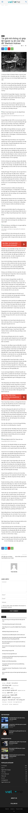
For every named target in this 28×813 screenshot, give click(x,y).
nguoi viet (15, 692)
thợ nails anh (11, 699)
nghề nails (10, 692)
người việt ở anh (6, 695)
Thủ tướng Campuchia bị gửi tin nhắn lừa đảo (11, 624)
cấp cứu (12, 688)
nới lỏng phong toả (16, 697)
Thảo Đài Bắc (5, 45)
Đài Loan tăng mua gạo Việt (8, 650)
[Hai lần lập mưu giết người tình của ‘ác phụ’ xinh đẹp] (4, 732)
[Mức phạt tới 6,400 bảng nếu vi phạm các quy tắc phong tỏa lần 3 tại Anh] (4, 750)
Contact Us (12, 809)
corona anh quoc (15, 685)
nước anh (6, 697)
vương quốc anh (15, 704)
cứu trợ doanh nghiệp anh (9, 690)
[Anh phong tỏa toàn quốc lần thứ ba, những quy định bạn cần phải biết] (4, 756)
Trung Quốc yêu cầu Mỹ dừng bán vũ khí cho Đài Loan (13, 634)
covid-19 (6, 687)
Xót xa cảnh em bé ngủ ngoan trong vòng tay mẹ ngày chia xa (13, 646)
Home (2, 5)
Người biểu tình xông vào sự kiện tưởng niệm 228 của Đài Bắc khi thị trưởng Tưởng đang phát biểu (14, 638)
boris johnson (15, 683)
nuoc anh (13, 695)
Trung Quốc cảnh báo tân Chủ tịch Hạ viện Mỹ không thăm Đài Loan (13, 664)
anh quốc (9, 683)
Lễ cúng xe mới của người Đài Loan (9, 653)
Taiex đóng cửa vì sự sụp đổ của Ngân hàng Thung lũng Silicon (14, 627)
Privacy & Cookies (19, 809)
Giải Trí (6, 5)
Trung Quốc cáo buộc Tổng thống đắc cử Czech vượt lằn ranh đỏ (14, 669)
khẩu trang (4, 692)
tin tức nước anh (5, 704)
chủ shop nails (6, 685)
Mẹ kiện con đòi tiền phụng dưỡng (9, 661)
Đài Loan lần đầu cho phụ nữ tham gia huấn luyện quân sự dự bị (14, 673)
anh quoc (4, 683)
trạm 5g (10, 704)
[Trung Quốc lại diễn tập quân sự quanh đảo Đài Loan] (4, 726)
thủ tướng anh (20, 699)
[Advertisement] (14, 21)
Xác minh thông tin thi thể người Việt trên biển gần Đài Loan (13, 620)
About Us (7, 809)
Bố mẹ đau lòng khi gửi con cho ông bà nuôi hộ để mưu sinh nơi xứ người (13, 642)
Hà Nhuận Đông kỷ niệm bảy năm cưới (10, 631)
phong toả (4, 699)
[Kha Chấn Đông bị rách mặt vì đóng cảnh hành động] (4, 719)
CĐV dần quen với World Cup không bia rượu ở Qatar (7, 557)
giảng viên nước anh (21, 690)
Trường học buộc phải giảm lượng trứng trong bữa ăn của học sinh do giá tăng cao (14, 657)
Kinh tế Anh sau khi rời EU (21, 556)
